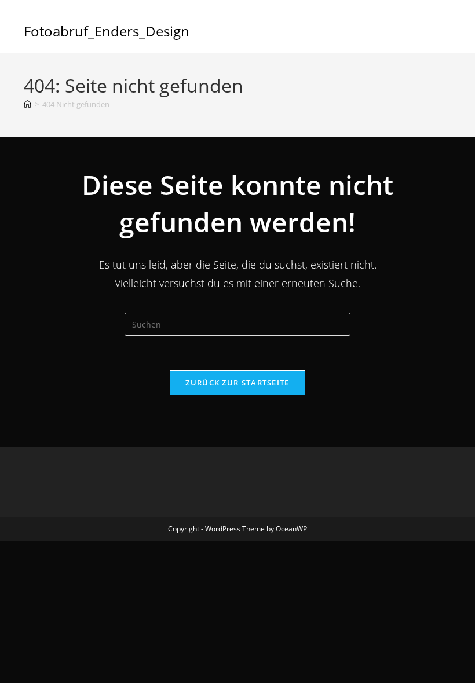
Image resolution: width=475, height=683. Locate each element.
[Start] (27, 104)
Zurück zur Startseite (237, 382)
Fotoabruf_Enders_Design (106, 31)
